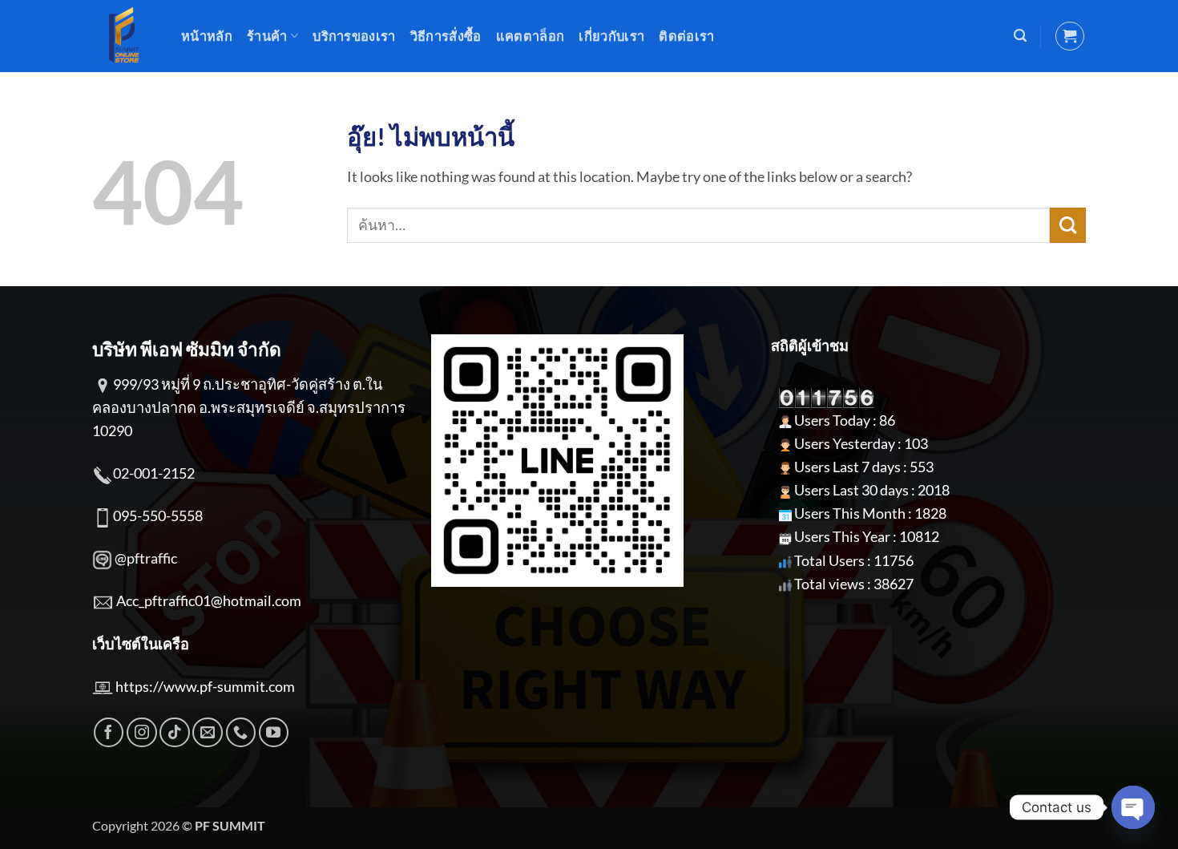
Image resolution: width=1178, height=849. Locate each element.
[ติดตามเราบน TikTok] (174, 733)
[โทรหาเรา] (241, 733)
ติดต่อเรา (686, 35)
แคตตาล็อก (530, 35)
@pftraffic (146, 558)
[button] (1020, 35)
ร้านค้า (267, 35)
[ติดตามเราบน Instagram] (142, 733)
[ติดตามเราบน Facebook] (109, 733)
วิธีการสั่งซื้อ (446, 35)
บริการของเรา (354, 35)
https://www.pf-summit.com (205, 686)
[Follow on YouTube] (274, 733)
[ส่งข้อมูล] (1068, 225)
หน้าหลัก (206, 35)
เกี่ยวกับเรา (611, 35)
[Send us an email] (207, 733)
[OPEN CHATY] (1133, 807)
